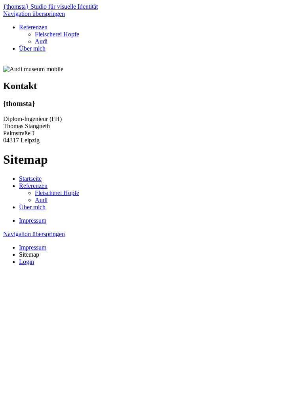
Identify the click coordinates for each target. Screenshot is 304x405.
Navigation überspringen (34, 13)
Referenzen (33, 27)
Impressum (32, 220)
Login (26, 261)
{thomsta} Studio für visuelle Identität (50, 6)
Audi (41, 41)
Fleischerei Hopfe (57, 34)
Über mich (32, 48)
